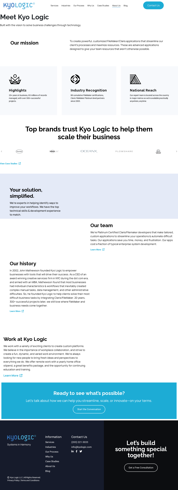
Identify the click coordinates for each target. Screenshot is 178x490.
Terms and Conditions (30, 480)
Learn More (96, 249)
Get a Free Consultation (141, 467)
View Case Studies (9, 163)
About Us (116, 5)
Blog (126, 5)
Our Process (78, 5)
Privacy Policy (13, 480)
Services (54, 5)
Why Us (90, 5)
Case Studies (103, 5)
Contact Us (153, 5)
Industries (65, 5)
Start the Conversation (89, 409)
